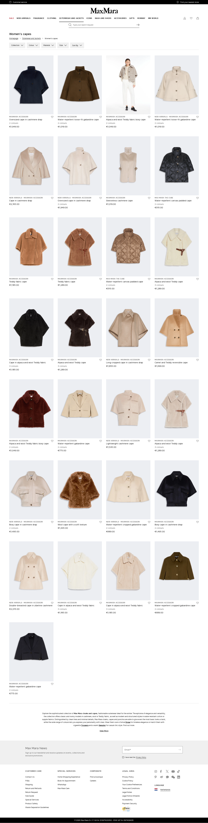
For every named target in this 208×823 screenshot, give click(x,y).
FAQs (27, 781)
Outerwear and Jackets (31, 38)
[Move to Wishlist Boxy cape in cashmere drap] (52, 522)
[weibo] (161, 777)
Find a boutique (96, 777)
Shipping (29, 784)
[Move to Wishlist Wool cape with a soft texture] (100, 522)
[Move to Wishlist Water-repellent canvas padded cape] (197, 198)
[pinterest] (156, 777)
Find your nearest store (189, 2)
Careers (93, 781)
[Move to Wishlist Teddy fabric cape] (52, 279)
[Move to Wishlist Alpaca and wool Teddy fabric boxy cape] (149, 117)
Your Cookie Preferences (132, 784)
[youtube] (172, 771)
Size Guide (29, 796)
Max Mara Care (63, 788)
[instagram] (156, 771)
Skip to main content (10, 1)
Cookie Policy (127, 781)
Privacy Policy (141, 757)
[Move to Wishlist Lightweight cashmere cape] (149, 441)
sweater (102, 725)
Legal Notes (127, 792)
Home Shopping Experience (69, 777)
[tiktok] (178, 771)
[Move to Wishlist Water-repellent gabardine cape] (100, 441)
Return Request (31, 792)
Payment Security (129, 803)
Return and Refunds (33, 788)
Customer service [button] (32, 2)
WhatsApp (62, 784)
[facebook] (161, 771)
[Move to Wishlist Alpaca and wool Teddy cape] (197, 279)
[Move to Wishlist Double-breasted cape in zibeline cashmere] (52, 603)
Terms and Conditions (131, 788)
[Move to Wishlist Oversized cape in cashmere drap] (52, 117)
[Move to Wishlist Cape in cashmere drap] (52, 198)
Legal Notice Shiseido (131, 796)
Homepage (13, 38)
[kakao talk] (167, 777)
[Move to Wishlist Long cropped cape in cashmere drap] (149, 360)
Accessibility (127, 799)
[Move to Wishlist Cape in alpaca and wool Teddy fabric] (52, 360)
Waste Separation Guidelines (37, 807)
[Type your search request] (138, 24)
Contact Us (29, 777)
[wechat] (172, 777)
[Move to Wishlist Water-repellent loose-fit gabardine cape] (100, 117)
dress (128, 722)
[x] (167, 771)
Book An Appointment (66, 781)
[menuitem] (11, 18)
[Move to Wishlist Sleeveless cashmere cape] (149, 198)
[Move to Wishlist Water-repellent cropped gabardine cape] (149, 522)
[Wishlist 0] (191, 18)
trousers (84, 725)
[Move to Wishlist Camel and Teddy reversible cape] (197, 360)
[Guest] (185, 18)
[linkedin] (178, 777)
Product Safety (31, 803)
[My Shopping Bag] (198, 18)
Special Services (32, 799)
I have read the (135, 757)
